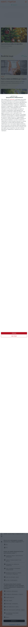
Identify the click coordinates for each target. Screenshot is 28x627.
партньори (12, 99)
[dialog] (14, 313)
